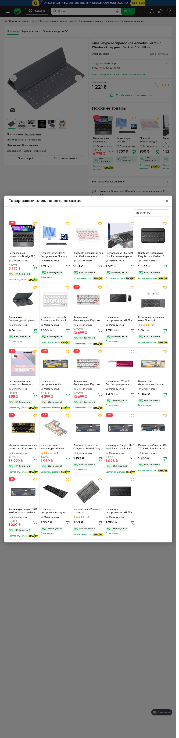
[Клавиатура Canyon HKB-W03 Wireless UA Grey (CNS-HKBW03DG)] (153, 427)
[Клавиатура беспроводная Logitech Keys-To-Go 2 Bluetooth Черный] (23, 299)
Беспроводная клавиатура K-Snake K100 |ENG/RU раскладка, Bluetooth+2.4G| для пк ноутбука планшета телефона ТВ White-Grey (55, 447)
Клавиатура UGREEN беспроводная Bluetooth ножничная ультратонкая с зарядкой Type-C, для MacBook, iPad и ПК (55, 255)
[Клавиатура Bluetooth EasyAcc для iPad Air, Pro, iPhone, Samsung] (55, 299)
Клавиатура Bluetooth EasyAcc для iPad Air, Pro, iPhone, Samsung (55, 319)
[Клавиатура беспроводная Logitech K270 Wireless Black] (55, 492)
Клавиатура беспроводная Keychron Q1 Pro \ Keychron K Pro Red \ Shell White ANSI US (87, 319)
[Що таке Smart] (33, 280)
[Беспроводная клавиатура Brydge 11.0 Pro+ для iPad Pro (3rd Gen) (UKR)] (23, 235)
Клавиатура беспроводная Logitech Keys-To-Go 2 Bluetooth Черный (22, 319)
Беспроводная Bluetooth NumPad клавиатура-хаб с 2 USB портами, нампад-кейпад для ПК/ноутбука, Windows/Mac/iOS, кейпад (120, 255)
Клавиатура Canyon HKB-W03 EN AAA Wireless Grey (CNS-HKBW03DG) (120, 447)
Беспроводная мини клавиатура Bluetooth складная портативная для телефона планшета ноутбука (23, 383)
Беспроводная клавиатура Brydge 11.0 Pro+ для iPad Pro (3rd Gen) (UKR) (22, 255)
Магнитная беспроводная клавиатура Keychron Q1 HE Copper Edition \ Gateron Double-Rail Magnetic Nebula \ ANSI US (23, 447)
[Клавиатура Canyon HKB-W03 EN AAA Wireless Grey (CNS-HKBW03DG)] (120, 427)
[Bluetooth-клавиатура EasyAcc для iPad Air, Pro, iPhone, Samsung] (153, 235)
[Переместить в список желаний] (35, 223)
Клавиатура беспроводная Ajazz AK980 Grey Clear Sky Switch (54, 383)
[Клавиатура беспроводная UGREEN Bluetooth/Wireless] (120, 299)
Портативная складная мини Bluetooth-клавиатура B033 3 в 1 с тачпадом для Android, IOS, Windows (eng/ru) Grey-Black (151, 319)
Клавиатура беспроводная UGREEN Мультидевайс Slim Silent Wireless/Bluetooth (120, 511)
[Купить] (35, 267)
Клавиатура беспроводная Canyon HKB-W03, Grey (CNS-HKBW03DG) (151, 383)
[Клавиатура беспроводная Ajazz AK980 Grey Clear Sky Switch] (55, 364)
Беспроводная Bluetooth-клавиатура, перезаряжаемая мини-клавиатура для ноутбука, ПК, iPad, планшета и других (87, 511)
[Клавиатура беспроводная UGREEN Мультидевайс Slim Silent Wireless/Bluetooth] (120, 492)
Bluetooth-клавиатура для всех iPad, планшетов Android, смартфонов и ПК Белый (88, 255)
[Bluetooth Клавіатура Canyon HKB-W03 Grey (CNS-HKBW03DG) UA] (88, 427)
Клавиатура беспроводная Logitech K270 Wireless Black (54, 511)
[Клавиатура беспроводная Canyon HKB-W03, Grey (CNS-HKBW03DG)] (153, 364)
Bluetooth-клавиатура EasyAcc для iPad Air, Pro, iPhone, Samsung (152, 255)
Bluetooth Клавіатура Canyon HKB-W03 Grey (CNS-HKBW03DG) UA (86, 447)
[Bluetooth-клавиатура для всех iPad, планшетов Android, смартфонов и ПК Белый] (88, 235)
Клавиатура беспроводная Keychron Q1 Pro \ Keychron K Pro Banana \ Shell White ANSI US (88, 383)
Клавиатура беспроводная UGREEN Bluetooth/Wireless (119, 319)
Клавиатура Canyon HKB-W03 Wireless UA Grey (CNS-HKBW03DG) (152, 447)
